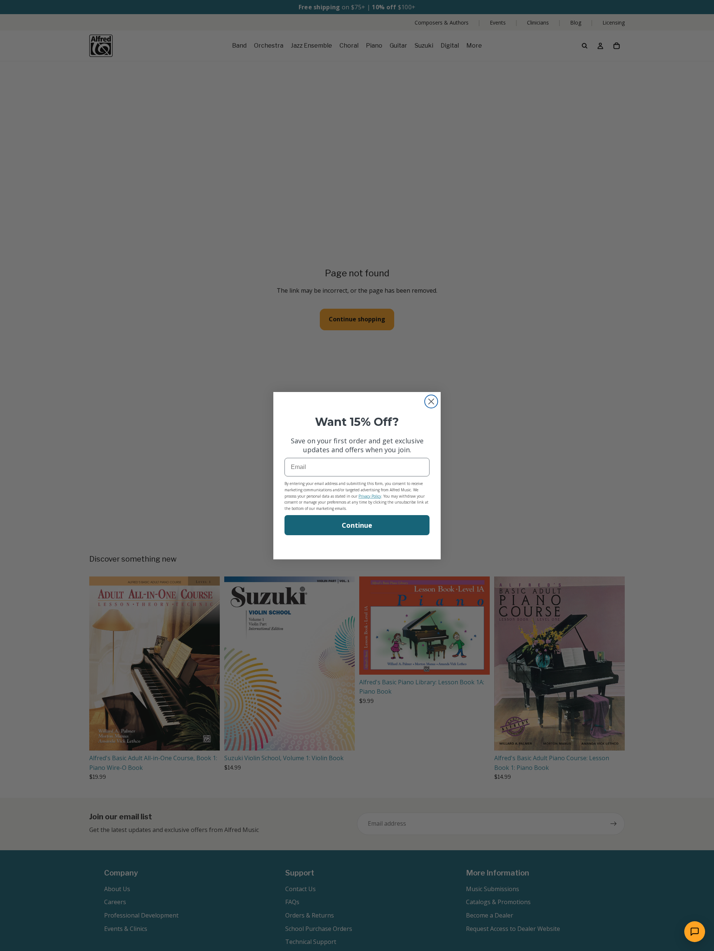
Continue (357, 525)
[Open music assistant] (694, 931)
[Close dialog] (431, 401)
